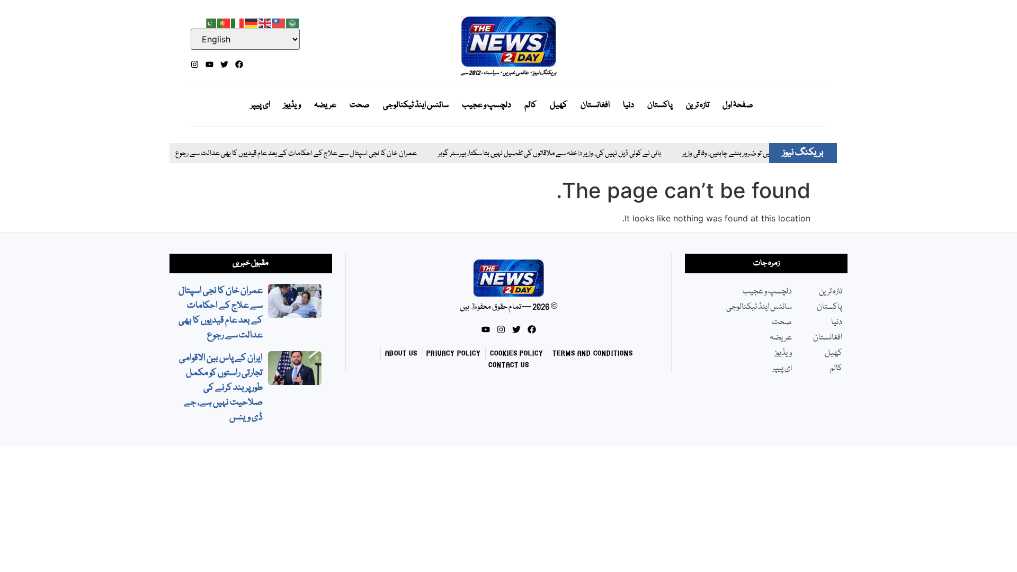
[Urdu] (210, 22)
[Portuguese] (224, 22)
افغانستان (595, 105)
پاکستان (660, 105)
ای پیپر (260, 105)
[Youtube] (209, 64)
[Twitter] (224, 64)
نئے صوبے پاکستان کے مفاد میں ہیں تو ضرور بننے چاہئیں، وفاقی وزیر (759, 154)
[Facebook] (239, 64)
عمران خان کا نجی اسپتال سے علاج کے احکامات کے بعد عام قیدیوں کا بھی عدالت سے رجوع (284, 154)
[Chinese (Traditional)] (279, 22)
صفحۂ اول (737, 105)
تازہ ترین (697, 105)
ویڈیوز (292, 105)
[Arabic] (293, 22)
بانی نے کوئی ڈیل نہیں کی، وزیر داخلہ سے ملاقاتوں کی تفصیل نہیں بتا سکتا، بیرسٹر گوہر (537, 154)
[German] (251, 22)
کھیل (558, 105)
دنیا (628, 105)
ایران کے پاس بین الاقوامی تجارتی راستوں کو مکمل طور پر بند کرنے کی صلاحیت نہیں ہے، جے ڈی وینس (221, 388)
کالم (530, 105)
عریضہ (325, 105)
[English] (265, 22)
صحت (360, 105)
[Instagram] (195, 64)
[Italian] (238, 22)
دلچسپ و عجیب (486, 105)
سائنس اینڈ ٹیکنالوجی (416, 105)
